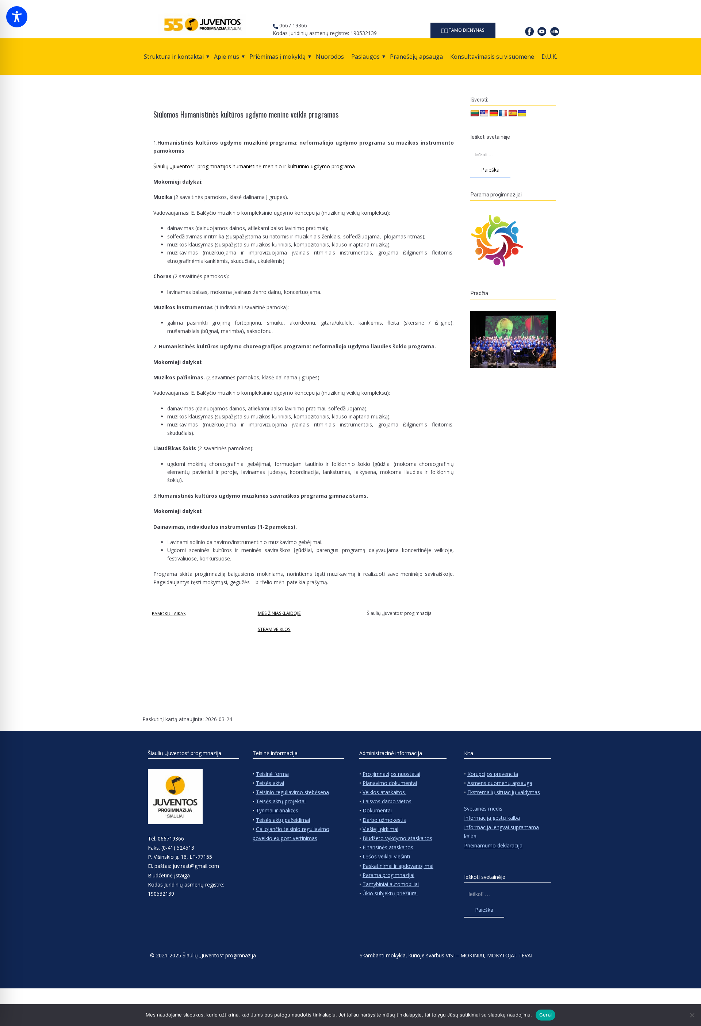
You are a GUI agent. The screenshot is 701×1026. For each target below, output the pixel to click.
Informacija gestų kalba (492, 817)
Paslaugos (365, 57)
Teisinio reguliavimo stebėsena (292, 792)
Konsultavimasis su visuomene (492, 57)
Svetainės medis (483, 808)
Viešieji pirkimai (380, 829)
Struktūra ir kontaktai (174, 57)
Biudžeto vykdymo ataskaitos (397, 838)
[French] (503, 113)
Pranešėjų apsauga (416, 57)
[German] (493, 113)
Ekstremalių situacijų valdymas (503, 792)
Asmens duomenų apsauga (499, 783)
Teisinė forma (272, 773)
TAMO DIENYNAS (466, 30)
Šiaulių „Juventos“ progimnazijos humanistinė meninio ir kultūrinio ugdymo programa (254, 166)
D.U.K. (549, 57)
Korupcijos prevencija (492, 773)
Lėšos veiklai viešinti (386, 856)
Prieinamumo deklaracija (493, 845)
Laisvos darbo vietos (386, 801)
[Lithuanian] (474, 113)
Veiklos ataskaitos (384, 792)
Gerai (545, 1015)
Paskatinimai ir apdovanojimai (398, 865)
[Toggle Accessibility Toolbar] (16, 16)
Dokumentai (377, 810)
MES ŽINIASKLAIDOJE (279, 613)
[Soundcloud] (554, 31)
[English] (484, 113)
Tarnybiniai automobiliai (391, 884)
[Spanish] (512, 113)
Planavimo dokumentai (390, 783)
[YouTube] (541, 31)
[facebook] (529, 31)
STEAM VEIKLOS (274, 629)
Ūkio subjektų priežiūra (390, 893)
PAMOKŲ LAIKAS (168, 613)
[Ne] (692, 1015)
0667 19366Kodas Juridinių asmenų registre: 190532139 (325, 29)
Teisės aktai (270, 783)
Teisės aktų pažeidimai (283, 819)
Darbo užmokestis (384, 819)
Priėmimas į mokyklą (277, 57)
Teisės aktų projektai (281, 801)
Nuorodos (330, 57)
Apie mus (226, 57)
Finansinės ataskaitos (388, 847)
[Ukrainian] (522, 113)
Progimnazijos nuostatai (391, 773)
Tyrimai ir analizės (277, 810)
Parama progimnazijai (388, 875)
